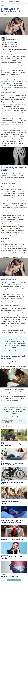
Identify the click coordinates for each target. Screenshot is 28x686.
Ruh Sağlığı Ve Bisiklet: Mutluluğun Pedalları (12, 483)
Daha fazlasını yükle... (14, 580)
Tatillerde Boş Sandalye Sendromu (12, 539)
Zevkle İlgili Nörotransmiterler (11, 576)
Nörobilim (3, 574)
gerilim (9, 187)
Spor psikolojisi (5, 480)
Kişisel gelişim (4, 555)
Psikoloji (3, 5)
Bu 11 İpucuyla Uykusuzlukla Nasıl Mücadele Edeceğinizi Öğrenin (12, 521)
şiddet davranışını (17, 298)
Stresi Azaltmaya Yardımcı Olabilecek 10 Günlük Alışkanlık (13, 464)
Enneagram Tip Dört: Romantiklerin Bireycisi (12, 558)
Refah (2, 442)
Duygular (3, 538)
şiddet (9, 244)
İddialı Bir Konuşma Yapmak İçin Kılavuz (11, 502)
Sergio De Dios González (12, 39)
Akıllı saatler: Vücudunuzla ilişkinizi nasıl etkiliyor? (12, 445)
